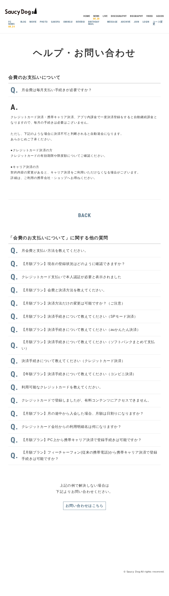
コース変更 (158, 23)
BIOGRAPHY (136, 16)
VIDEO (149, 16)
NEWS (96, 16)
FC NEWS (11, 23)
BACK (84, 215)
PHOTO (44, 21)
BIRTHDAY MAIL (93, 23)
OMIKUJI (68, 21)
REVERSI (80, 21)
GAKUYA (55, 21)
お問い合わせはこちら (85, 506)
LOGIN (146, 21)
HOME (86, 16)
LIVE (105, 16)
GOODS (160, 16)
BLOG (23, 21)
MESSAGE (112, 21)
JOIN (136, 21)
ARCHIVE (125, 21)
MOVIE (33, 21)
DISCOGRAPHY (119, 16)
